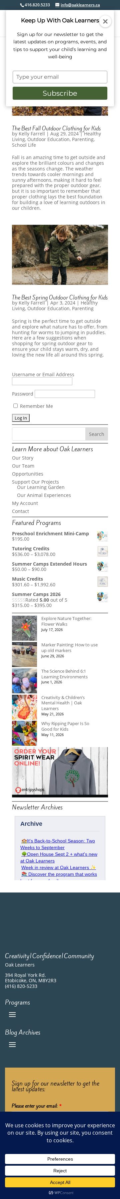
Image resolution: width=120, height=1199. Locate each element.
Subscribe (60, 93)
